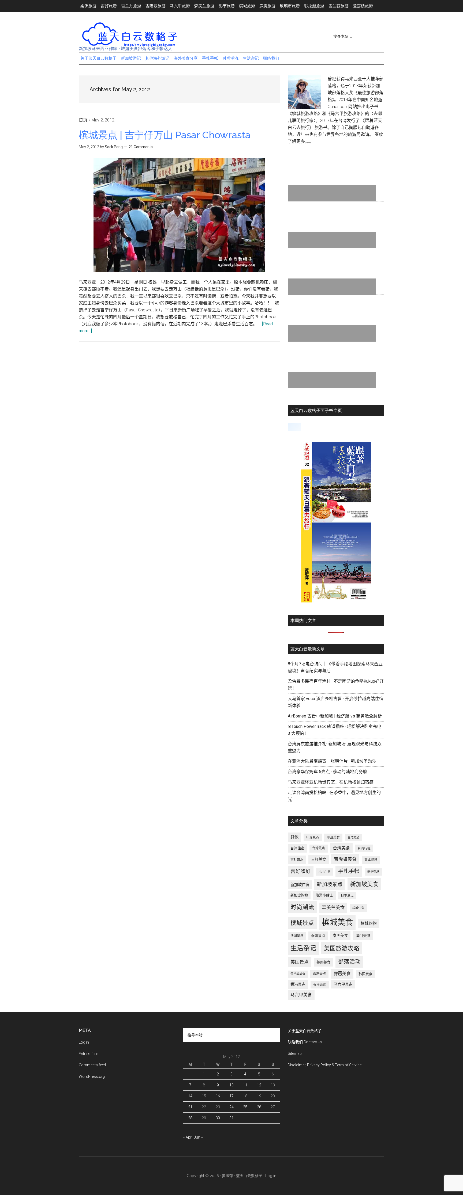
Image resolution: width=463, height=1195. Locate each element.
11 (245, 1085)
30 (218, 1118)
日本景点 (347, 895)
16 (218, 1096)
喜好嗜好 (300, 871)
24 (231, 1107)
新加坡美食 (364, 884)
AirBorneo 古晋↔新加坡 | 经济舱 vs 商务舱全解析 (335, 716)
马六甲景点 (343, 984)
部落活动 (349, 962)
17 (231, 1096)
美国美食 (323, 962)
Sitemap (295, 1053)
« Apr (187, 1137)
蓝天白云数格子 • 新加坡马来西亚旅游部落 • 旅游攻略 (130, 34)
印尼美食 (333, 837)
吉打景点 (296, 859)
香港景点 (297, 984)
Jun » (198, 1137)
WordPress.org (92, 1076)
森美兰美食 (333, 907)
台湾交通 (353, 837)
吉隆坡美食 (345, 859)
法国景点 (296, 936)
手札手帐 (349, 871)
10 (231, 1085)
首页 (83, 120)
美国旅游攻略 (341, 948)
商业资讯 (370, 859)
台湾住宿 (297, 848)
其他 (294, 837)
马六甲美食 (301, 994)
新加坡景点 (329, 884)
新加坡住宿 (299, 885)
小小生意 (324, 872)
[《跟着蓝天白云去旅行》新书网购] (336, 601)
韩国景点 (365, 974)
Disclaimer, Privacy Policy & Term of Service (324, 1065)
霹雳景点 (319, 974)
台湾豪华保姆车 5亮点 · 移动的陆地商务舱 (327, 771)
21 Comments (141, 147)
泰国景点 (318, 936)
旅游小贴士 (324, 895)
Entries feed (88, 1054)
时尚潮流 (302, 907)
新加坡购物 (299, 895)
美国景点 (299, 962)
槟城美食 (337, 922)
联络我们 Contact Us (305, 1042)
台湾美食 (341, 847)
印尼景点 (312, 837)
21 (190, 1107)
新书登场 (373, 872)
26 (259, 1107)
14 (190, 1096)
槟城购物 (369, 923)
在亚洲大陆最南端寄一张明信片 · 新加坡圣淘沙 (332, 761)
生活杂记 (303, 948)
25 (245, 1107)
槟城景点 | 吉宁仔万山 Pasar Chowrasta (165, 134)
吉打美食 (318, 859)
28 (190, 1118)
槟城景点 (302, 922)
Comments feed (92, 1065)
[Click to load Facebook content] (294, 427)
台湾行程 (364, 848)
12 (259, 1085)
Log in (84, 1042)
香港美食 (319, 984)
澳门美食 (363, 935)
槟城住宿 (358, 908)
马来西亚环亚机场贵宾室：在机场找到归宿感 (331, 782)
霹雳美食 (342, 973)
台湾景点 (318, 848)
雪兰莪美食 (297, 974)
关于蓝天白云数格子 (305, 1031)
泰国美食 (340, 935)
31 (231, 1118)
